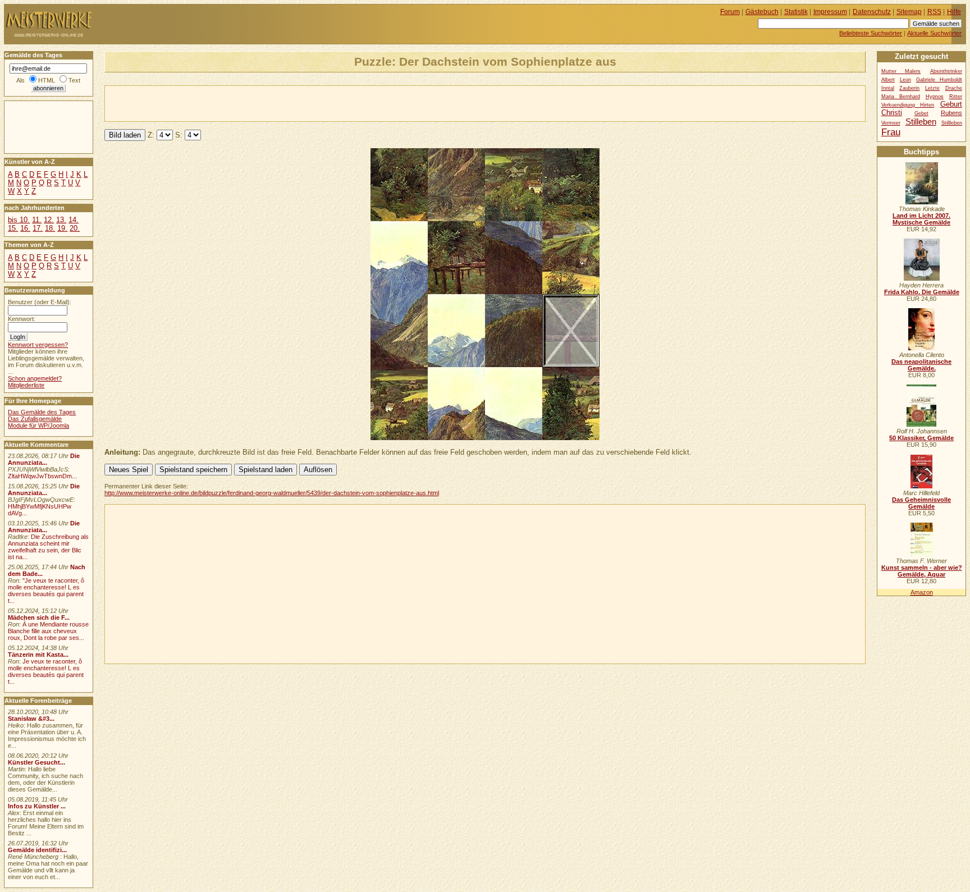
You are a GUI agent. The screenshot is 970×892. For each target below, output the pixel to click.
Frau (890, 132)
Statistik (796, 12)
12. (49, 220)
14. (73, 220)
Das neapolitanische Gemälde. (921, 365)
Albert (888, 80)
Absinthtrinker (946, 71)
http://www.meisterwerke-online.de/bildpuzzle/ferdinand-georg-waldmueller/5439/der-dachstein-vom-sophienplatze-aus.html (271, 493)
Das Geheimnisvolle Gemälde (921, 503)
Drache (953, 88)
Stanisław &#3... (31, 718)
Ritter (955, 96)
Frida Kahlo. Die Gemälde (921, 292)
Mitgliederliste (26, 385)
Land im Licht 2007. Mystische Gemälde (921, 219)
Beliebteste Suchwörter (870, 33)
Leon (905, 80)
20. (75, 228)
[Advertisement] (236, 103)
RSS (934, 12)
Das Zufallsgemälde (35, 418)
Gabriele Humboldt (939, 80)
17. (38, 228)
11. (37, 220)
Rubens (951, 112)
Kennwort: (21, 318)
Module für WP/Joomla (38, 425)
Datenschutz (872, 12)
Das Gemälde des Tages (42, 412)
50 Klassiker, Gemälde (921, 437)
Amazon (921, 592)
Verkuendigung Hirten (908, 105)
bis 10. (19, 220)
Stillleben (951, 123)
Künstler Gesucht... (36, 762)
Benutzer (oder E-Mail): (39, 302)
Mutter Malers (901, 71)
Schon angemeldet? (35, 378)
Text (74, 80)
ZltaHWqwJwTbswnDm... (42, 476)
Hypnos (935, 96)
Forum (730, 12)
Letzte (932, 88)
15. (13, 228)
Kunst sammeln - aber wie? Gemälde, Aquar (921, 571)
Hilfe (954, 12)
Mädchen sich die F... (39, 617)
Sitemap (909, 12)
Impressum (830, 12)
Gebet (921, 113)
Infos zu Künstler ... (37, 806)
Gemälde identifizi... (37, 850)
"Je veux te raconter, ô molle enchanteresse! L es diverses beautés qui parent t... (46, 590)
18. (50, 228)
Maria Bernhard (900, 96)
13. (61, 220)
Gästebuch (762, 12)
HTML (46, 80)
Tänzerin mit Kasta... (38, 654)
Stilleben (920, 121)
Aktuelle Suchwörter (934, 33)
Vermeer (890, 123)
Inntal (887, 88)
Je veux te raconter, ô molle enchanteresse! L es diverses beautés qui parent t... (46, 671)
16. (25, 228)
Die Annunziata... (44, 459)
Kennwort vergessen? (38, 344)
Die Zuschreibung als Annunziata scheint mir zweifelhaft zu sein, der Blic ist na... (48, 546)
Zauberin (909, 88)
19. (62, 228)
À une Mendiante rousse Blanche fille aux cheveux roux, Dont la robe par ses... (48, 631)
